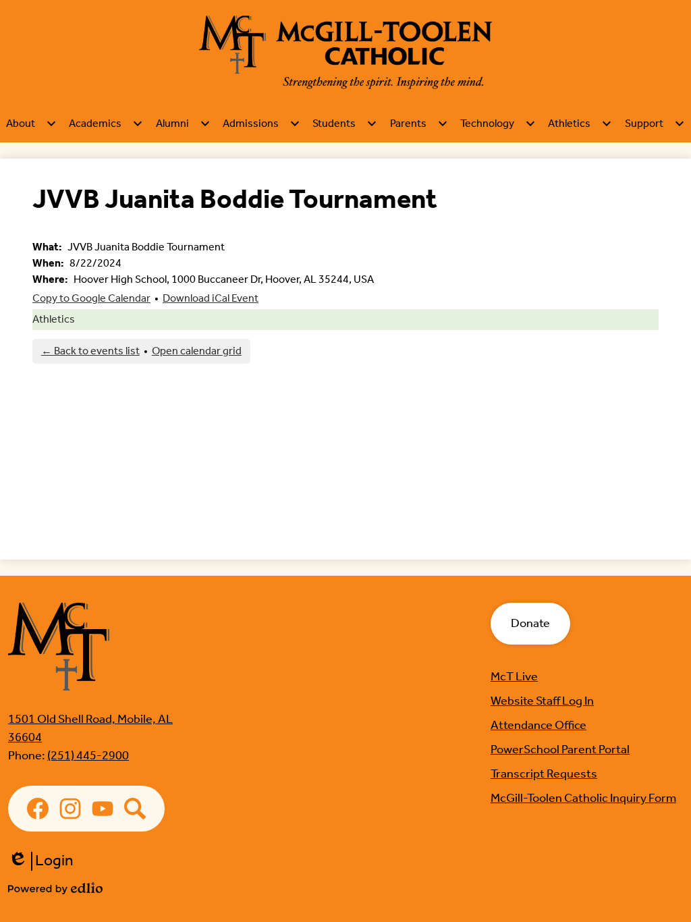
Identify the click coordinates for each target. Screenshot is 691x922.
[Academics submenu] (105, 123)
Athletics (53, 319)
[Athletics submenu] (580, 123)
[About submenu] (31, 123)
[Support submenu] (654, 123)
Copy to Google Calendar (91, 298)
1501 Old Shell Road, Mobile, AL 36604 (90, 728)
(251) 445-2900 (88, 755)
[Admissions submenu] (261, 123)
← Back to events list (90, 351)
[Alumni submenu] (183, 123)
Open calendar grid (197, 351)
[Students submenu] (345, 123)
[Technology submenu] (498, 123)
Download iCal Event (210, 298)
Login (41, 861)
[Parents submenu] (419, 123)
